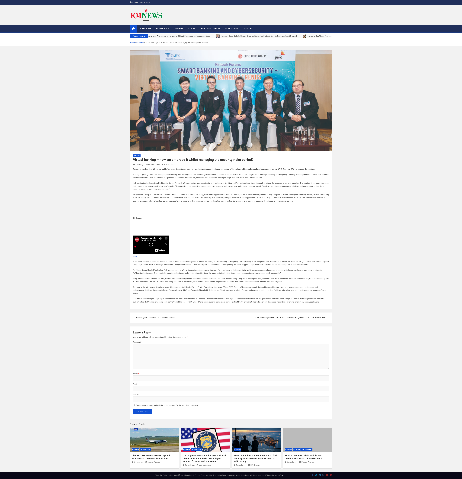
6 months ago (292, 462)
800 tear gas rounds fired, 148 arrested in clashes (155, 317)
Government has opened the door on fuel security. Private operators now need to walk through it (255, 458)
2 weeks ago (139, 462)
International (163, 28)
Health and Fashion (210, 28)
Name (136, 374)
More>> (136, 256)
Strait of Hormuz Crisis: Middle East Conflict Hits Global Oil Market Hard (303, 457)
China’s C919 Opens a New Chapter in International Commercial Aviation (151, 457)
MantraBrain (279, 475)
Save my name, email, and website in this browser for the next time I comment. (167, 405)
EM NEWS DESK (154, 165)
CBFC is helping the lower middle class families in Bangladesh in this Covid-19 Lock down (291, 317)
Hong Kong (145, 28)
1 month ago (190, 465)
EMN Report (255, 465)
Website (136, 395)
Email (135, 384)
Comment (137, 342)
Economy (192, 28)
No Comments (169, 165)
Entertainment (232, 28)
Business (178, 28)
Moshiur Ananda (154, 462)
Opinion (248, 28)
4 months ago (241, 465)
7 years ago (139, 165)
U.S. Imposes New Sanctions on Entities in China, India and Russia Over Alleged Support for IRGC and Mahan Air (205, 458)
